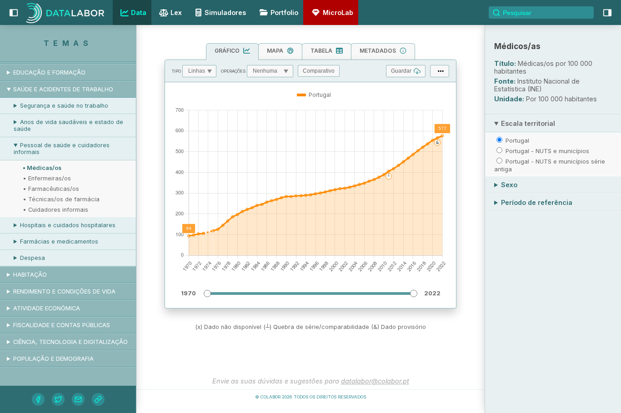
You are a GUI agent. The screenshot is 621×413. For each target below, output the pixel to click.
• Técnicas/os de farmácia (61, 199)
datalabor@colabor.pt (375, 381)
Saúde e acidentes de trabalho (63, 89)
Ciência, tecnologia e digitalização (70, 341)
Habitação (30, 274)
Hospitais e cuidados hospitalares (67, 225)
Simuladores (225, 12)
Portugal (517, 140)
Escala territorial (528, 123)
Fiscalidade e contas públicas (61, 325)
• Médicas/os (42, 167)
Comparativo (319, 71)
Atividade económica (46, 308)
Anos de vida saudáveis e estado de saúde (68, 125)
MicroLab (338, 12)
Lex (176, 12)
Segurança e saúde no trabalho (64, 105)
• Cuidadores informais (55, 209)
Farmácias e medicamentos (59, 241)
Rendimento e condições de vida (64, 291)
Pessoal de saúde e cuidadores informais (62, 148)
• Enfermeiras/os (47, 178)
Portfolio (284, 12)
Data (138, 12)
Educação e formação (49, 72)
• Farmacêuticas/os (51, 188)
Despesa (32, 257)
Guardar (401, 71)
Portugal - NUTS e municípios (547, 150)
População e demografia (53, 358)
